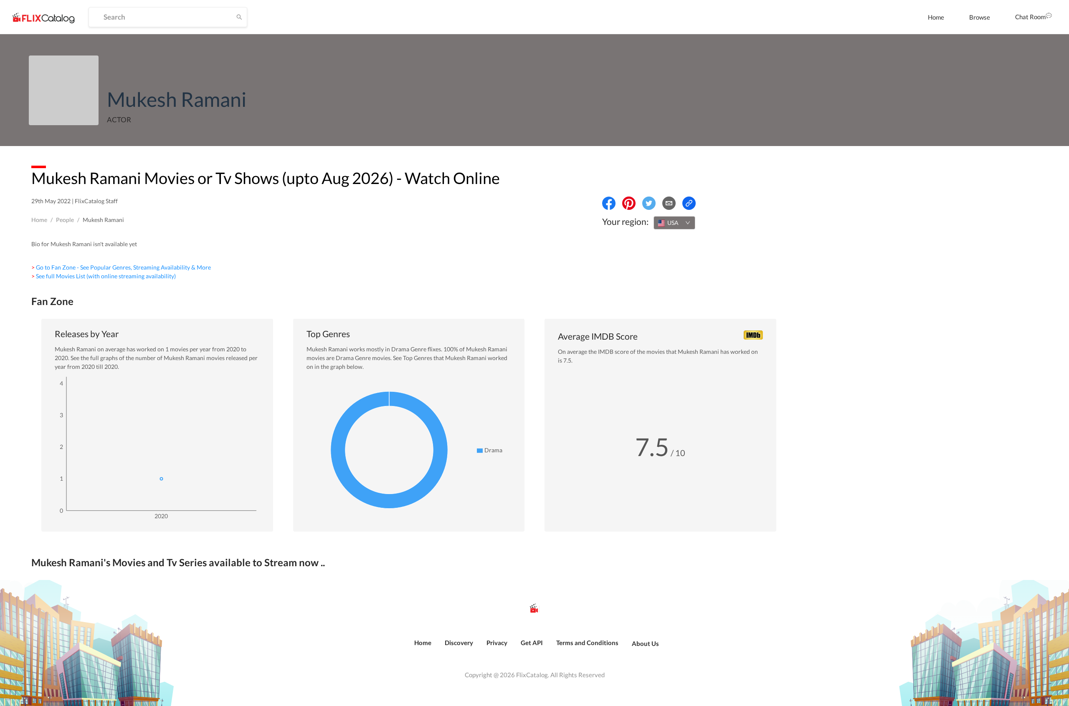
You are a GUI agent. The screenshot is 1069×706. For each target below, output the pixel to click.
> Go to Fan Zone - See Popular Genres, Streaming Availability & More (121, 267)
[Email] (669, 203)
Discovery (459, 642)
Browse (979, 17)
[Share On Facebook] (609, 203)
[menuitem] (936, 17)
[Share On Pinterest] (629, 203)
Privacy (496, 642)
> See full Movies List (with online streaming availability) (103, 276)
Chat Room (1030, 16)
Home (936, 17)
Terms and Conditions (587, 642)
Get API (532, 642)
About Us (645, 643)
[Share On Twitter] (649, 203)
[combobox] (674, 222)
